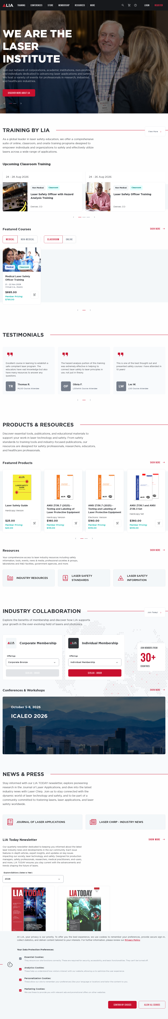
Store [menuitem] (50, 5)
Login (146, 5)
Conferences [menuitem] (36, 5)
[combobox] (33, 879)
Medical (10, 239)
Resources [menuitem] (80, 5)
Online (69, 239)
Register (159, 5)
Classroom (53, 239)
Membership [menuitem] (64, 5)
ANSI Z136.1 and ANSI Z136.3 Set (143, 507)
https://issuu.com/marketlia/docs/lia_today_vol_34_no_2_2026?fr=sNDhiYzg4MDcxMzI (29, 916)
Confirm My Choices (122, 1004)
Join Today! (153, 612)
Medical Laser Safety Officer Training (17, 278)
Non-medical (27, 239)
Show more (155, 228)
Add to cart (34, 295)
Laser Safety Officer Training (132, 194)
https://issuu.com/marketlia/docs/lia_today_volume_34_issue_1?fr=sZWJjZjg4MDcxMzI (84, 916)
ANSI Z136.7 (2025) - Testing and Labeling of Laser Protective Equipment (63, 509)
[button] (123, 5)
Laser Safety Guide (16, 505)
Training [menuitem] (21, 5)
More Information (95, 743)
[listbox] (32, 662)
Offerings (11, 656)
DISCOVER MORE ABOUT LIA (19, 92)
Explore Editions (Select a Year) (18, 873)
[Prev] (4, 103)
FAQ (135, 5)
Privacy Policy (132, 940)
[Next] (21, 103)
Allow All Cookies (152, 1004)
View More (153, 131)
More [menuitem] (92, 5)
